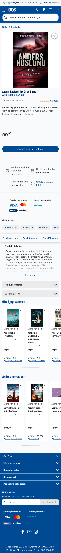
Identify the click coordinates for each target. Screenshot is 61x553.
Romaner (43, 227)
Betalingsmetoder (18, 200)
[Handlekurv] (57, 10)
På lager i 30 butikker (34, 439)
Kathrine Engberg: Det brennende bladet (35, 337)
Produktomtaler (31, 238)
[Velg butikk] (43, 10)
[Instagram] (36, 532)
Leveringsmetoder (43, 200)
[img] (13, 340)
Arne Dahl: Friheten (9, 334)
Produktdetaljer (11, 238)
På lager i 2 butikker (13, 361)
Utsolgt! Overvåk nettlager (30, 149)
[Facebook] (23, 532)
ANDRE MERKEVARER (13, 95)
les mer (29, 114)
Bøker (5, 27)
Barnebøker (11, 227)
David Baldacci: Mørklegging (12, 409)
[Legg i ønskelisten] (54, 36)
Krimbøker (15, 27)
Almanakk (27, 227)
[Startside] (20, 10)
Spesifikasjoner (51, 238)
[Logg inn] (36, 10)
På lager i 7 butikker (13, 439)
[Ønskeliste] (50, 10)
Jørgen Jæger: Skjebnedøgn (35, 409)
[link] (49, 101)
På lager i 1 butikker (37, 361)
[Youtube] (29, 532)
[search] (5, 17)
